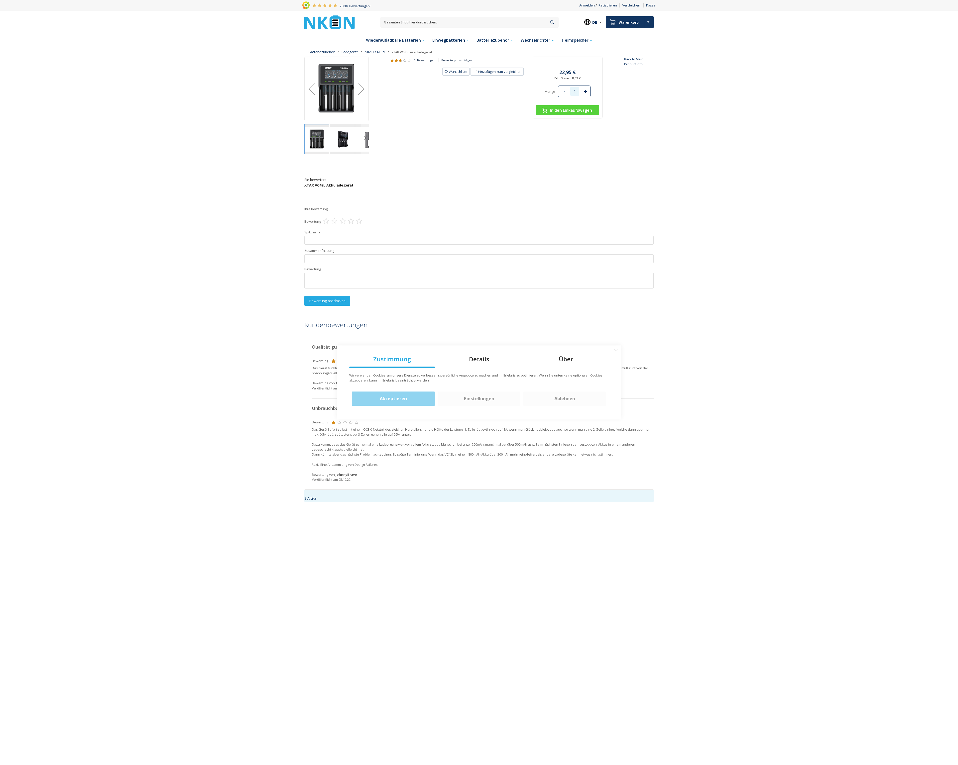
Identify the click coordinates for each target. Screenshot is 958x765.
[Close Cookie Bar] (616, 350)
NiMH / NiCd (374, 52)
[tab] (483, 72)
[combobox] (469, 22)
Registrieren (608, 5)
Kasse (651, 5)
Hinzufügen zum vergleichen (499, 71)
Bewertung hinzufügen (456, 60)
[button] (311, 89)
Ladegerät (349, 52)
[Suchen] (552, 22)
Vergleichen (631, 5)
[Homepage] (329, 22)
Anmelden (587, 5)
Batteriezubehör (321, 52)
